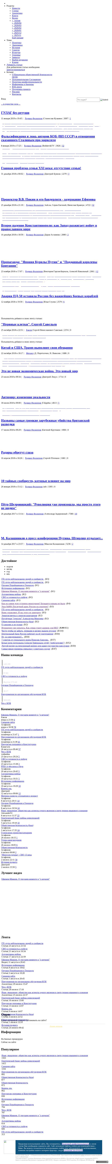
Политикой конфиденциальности (75, 1144)
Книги (15, 15)
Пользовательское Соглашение (26, 79)
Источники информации (13, 588)
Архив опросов (56, 1026)
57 (19, 749)
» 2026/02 (16, 28)
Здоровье (16, 55)
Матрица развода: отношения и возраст (19, 796)
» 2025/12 (16, 33)
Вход (3, 99)
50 (16, 860)
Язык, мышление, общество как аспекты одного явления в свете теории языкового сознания (44, 810)
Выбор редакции (20, 60)
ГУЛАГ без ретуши (15, 112)
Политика (16, 42)
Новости (16, 8)
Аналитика (17, 13)
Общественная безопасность (14, 847)
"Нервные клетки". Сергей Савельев (29, 324)
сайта (82, 1155)
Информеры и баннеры (23, 84)
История (16, 47)
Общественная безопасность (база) (18, 621)
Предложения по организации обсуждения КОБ (23, 694)
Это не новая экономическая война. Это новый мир (39, 371)
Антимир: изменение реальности (25, 397)
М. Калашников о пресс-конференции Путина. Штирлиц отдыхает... (52, 538)
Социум (16, 50)
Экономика (17, 45)
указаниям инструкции (73, 1150)
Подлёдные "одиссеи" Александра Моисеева (22, 618)
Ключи (15, 62)
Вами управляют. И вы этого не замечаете (21, 612)
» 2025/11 (16, 35)
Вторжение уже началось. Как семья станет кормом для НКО (30, 628)
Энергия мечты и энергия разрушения (19, 615)
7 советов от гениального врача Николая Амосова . (25, 640)
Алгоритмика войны (11, 594)
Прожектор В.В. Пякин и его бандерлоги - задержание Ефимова (48, 199)
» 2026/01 (16, 30)
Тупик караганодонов (11, 840)
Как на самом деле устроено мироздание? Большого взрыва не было (33, 603)
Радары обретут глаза (17, 452)
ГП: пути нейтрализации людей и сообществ (23, 579)
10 (76, 514)
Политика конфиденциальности (27, 82)
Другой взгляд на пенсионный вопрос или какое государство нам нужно (35, 646)
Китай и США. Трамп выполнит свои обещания (37, 347)
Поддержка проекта (21, 89)
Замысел (16, 57)
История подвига (9, 862)
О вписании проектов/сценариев (16, 833)
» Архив (16, 20)
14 (18, 801)
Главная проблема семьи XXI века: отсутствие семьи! (41, 168)
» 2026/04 (16, 23)
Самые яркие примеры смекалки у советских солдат (26, 649)
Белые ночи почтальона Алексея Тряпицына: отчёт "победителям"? (33, 643)
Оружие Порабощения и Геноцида (18, 585)
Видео (15, 18)
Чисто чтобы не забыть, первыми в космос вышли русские (29, 631)
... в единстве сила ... (10, 104)
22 (18, 815)
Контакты (16, 94)
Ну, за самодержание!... (12, 637)
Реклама (16, 92)
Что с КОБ (6, 703)
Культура (16, 52)
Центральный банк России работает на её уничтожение (27, 634)
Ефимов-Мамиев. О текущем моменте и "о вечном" (26, 591)
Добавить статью (14, 65)
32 (63, 146)
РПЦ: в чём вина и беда (12, 766)
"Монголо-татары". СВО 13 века (16, 855)
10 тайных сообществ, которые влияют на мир (35, 481)
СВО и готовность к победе (14, 597)
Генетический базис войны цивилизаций (20, 818)
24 (18, 808)
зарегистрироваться (16, 69)
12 (97, 271)
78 (15, 727)
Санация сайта (8, 600)
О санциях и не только (12, 624)
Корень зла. (6, 788)
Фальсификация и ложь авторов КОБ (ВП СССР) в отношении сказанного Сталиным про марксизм (48, 138)
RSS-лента (17, 87)
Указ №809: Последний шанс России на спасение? (25, 606)
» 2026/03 (16, 25)
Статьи (15, 11)
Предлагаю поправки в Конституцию (18, 744)
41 (19, 742)
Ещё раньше (17, 38)
